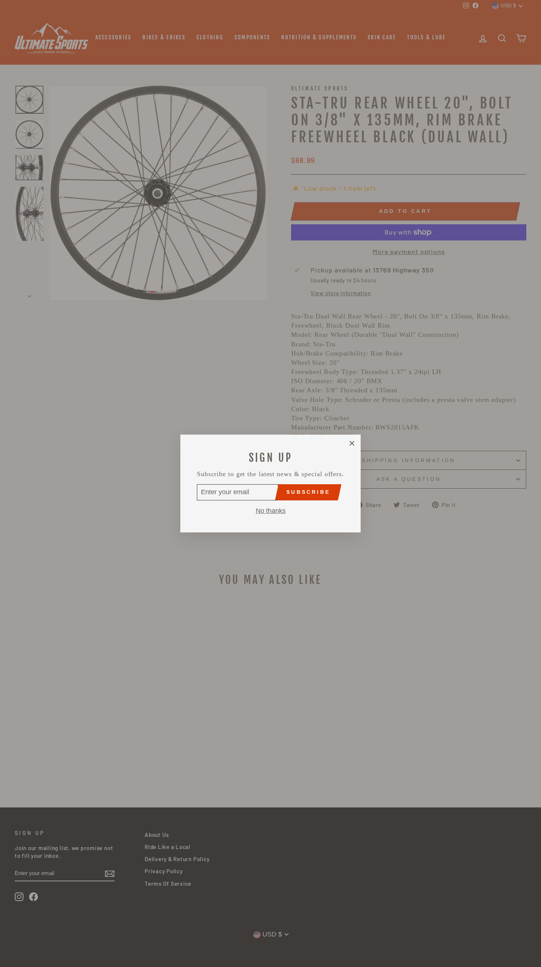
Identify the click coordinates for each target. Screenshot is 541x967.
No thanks (271, 510)
